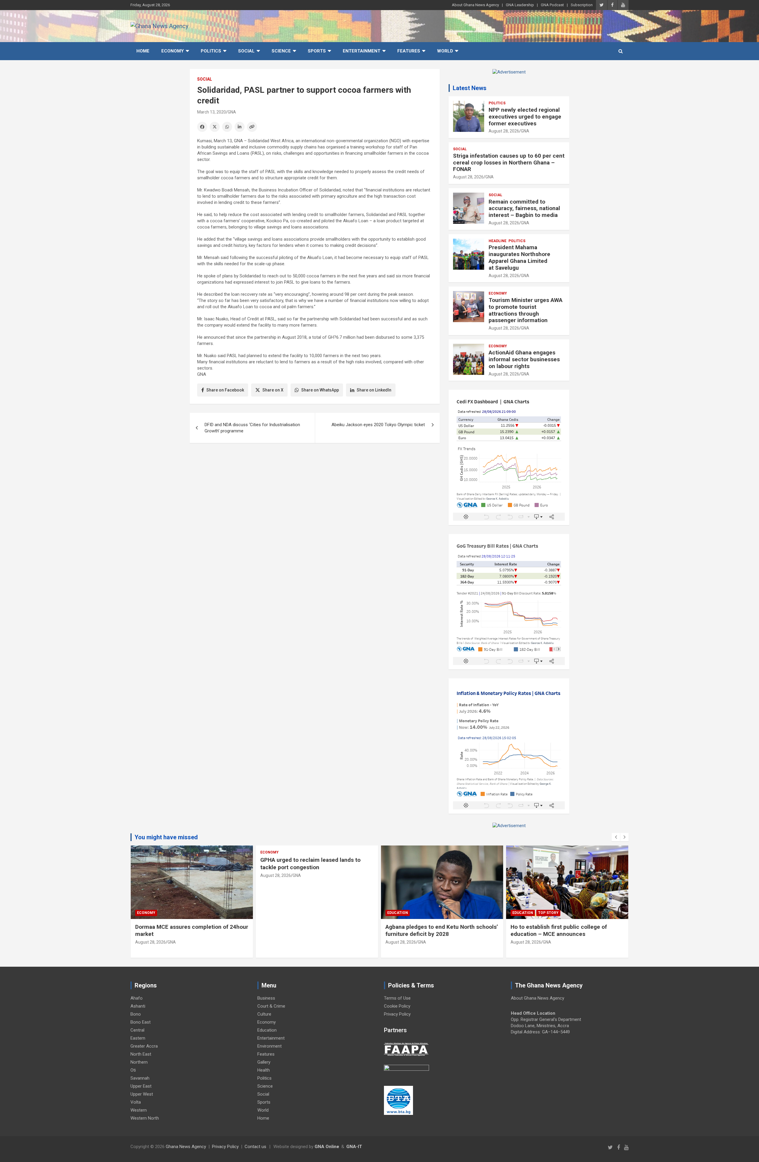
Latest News (470, 88)
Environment (269, 1046)
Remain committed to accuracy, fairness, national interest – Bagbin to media (524, 208)
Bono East (140, 1022)
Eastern (137, 1038)
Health (263, 1070)
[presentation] (616, 837)
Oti (133, 1070)
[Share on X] (215, 127)
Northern (139, 1062)
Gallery (263, 1062)
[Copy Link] (252, 127)
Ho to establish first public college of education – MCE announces (559, 930)
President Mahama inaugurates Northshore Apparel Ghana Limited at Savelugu (519, 257)
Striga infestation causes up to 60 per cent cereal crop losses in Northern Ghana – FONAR (509, 162)
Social (246, 51)
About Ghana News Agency (475, 5)
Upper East (141, 1086)
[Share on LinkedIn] (240, 127)
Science (281, 51)
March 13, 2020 (211, 112)
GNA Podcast (552, 5)
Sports (317, 51)
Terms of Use (397, 998)
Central (137, 1030)
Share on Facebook (225, 390)
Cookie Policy (397, 1006)
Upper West (141, 1094)
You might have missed (166, 837)
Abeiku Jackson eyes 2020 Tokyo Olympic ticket (378, 424)
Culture (264, 1014)
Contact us (255, 1146)
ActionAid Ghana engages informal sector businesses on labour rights (524, 359)
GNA (232, 112)
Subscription (582, 5)
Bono (135, 1014)
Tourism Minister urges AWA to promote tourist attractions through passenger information (525, 310)
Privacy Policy (397, 1014)
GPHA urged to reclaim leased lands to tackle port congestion (310, 863)
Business (266, 998)
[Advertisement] (315, 493)
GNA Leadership (520, 5)
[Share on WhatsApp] (227, 127)
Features (408, 51)
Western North (144, 1118)
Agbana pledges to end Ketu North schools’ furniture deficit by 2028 (441, 930)
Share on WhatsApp (320, 390)
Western (138, 1110)
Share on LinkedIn (374, 390)
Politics (211, 51)
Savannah (139, 1078)
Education (397, 913)
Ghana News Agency (186, 1146)
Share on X (272, 390)
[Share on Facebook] (202, 127)
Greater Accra (144, 1046)
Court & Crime (271, 1006)
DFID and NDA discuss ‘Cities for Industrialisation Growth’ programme (252, 428)
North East (140, 1054)
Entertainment (361, 51)
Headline (497, 241)
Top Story (548, 913)
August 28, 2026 (504, 131)
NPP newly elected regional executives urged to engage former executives (525, 116)
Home (142, 51)
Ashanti (137, 1006)
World (445, 51)
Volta (135, 1102)
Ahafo (136, 998)
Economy (172, 51)
